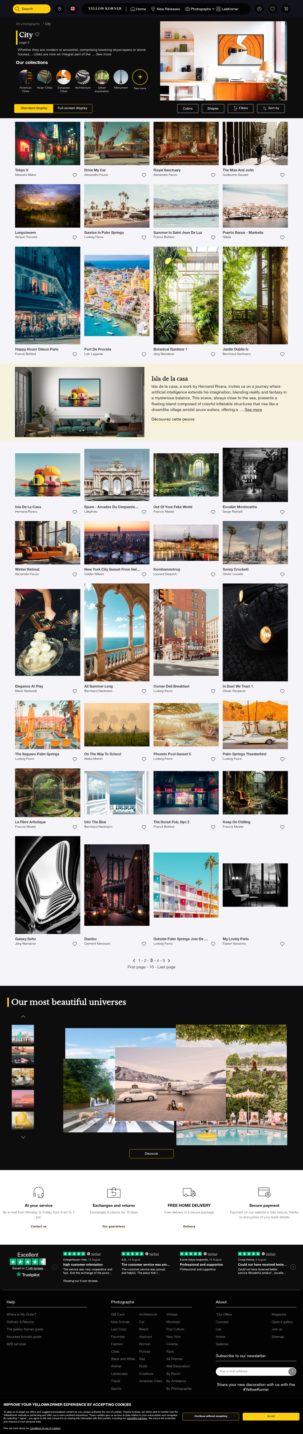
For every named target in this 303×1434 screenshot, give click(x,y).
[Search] (17, 8)
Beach (143, 1329)
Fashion (117, 1344)
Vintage (171, 1314)
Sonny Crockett (236, 570)
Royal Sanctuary (167, 170)
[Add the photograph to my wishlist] (75, 175)
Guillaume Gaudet (235, 175)
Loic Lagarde (93, 354)
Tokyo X (21, 170)
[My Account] (259, 8)
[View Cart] (285, 8)
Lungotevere (25, 233)
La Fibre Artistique (30, 822)
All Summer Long (98, 687)
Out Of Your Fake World (172, 507)
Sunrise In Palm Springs (104, 233)
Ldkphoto (90, 512)
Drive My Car (95, 170)
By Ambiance (176, 1381)
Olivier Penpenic (234, 691)
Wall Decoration (178, 1366)
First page (137, 967)
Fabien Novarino (234, 944)
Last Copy (119, 1329)
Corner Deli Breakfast (171, 687)
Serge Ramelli (232, 512)
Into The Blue (95, 822)
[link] (107, 9)
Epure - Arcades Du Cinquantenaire (113, 507)
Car (141, 1322)
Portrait (144, 1352)
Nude (143, 1366)
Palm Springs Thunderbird (244, 754)
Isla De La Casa (28, 507)
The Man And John (238, 170)
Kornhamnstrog (166, 570)
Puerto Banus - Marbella (243, 233)
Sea (142, 1359)
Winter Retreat (27, 570)
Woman (144, 1344)
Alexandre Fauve (96, 175)
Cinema (172, 1344)
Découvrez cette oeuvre (173, 420)
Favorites (118, 1337)
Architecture (148, 1314)
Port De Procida (97, 350)
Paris (170, 1352)
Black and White (123, 1359)
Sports (116, 1389)
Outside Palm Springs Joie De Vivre (182, 939)
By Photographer (179, 1389)
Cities (115, 1352)
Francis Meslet (163, 512)
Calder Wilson (94, 574)
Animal (116, 1366)
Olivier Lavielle (233, 574)
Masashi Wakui (25, 175)
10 (152, 967)
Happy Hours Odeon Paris (37, 350)
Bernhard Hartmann (237, 354)
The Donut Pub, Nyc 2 (171, 822)
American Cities (150, 1381)
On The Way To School (102, 754)
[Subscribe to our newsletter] (292, 1371)
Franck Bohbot (163, 237)
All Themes (174, 1359)
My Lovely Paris (236, 939)
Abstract (145, 1337)
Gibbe (227, 237)
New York (173, 1337)
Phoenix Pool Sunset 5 (172, 754)
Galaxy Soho (25, 939)
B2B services (16, 1344)
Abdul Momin (93, 759)
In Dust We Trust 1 (238, 687)
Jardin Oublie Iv (235, 350)
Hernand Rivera (26, 512)
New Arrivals (120, 1322)
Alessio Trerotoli (26, 237)
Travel (115, 1381)
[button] (23, 1016)
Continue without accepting (211, 1416)
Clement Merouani (97, 944)
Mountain (173, 1322)
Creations (146, 1374)
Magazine (279, 1314)
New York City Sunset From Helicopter (116, 570)
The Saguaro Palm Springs (37, 754)
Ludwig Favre (93, 237)
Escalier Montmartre (240, 507)
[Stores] (59, 8)
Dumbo (90, 939)
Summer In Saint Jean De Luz (177, 233)
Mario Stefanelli (26, 691)
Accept (271, 1416)
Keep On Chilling (236, 822)
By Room (173, 1374)
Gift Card (117, 1314)
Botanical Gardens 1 (170, 350)
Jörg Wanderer (163, 354)
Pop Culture (175, 1329)
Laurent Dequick (165, 574)
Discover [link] (151, 1154)
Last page (166, 967)
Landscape (119, 1374)
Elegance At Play (29, 687)
